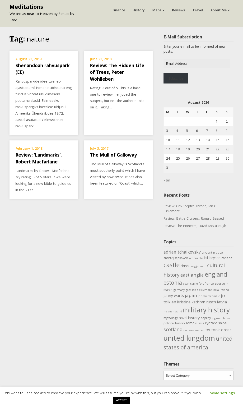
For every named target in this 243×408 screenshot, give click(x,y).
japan (191, 295)
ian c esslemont (202, 290)
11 (178, 140)
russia (199, 323)
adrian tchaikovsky (182, 252)
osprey (206, 318)
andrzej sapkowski (176, 258)
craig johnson (198, 266)
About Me (218, 10)
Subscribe (175, 78)
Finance (118, 10)
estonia (173, 282)
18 (178, 149)
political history (174, 323)
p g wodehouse (221, 318)
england (216, 274)
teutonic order (218, 329)
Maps (156, 10)
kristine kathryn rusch (196, 302)
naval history (189, 317)
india (216, 290)
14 (208, 140)
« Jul (167, 180)
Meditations (26, 6)
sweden (200, 330)
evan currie (190, 284)
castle (172, 264)
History (139, 10)
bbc (201, 258)
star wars (188, 330)
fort (201, 284)
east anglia (192, 275)
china (185, 265)
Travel (197, 10)
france (209, 284)
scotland (173, 329)
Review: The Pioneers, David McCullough (195, 225)
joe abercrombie (209, 296)
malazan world (173, 311)
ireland (224, 290)
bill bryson (212, 257)
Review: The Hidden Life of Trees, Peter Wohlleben (117, 72)
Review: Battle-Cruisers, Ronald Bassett (194, 218)
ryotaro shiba (216, 322)
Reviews (178, 10)
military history (206, 309)
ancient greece (212, 252)
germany (179, 290)
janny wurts (174, 295)
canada (226, 258)
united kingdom (189, 338)
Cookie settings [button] (221, 392)
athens (193, 258)
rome (190, 323)
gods (188, 290)
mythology (171, 318)
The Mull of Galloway (113, 155)
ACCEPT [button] (121, 400)
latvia (222, 302)
